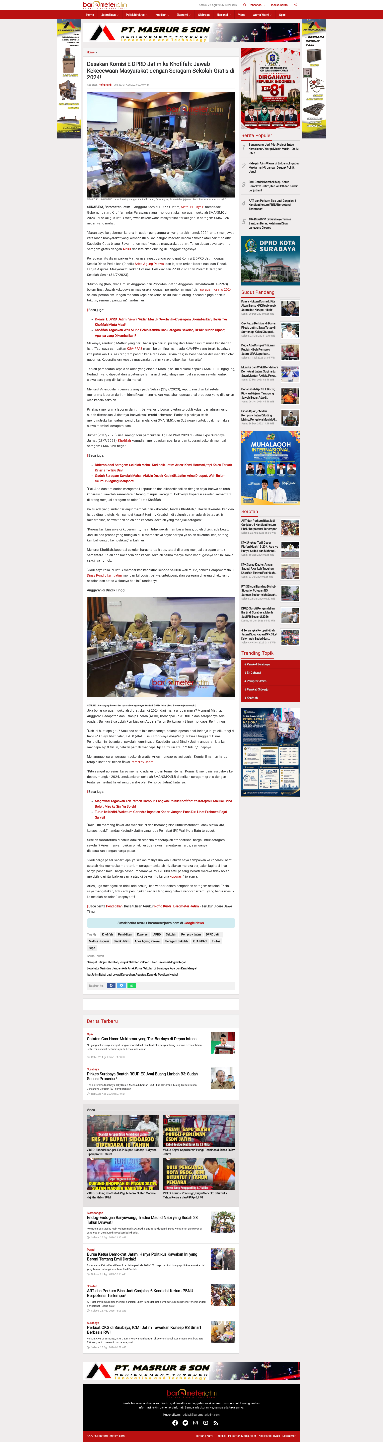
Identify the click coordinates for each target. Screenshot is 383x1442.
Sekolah (171, 934)
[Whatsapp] (131, 985)
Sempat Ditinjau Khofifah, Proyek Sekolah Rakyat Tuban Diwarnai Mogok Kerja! (136, 962)
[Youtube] (206, 1424)
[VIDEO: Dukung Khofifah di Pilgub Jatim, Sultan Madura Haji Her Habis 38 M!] (123, 1174)
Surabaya (93, 1069)
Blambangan (95, 1213)
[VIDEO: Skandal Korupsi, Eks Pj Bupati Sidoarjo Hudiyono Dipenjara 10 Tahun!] (123, 1131)
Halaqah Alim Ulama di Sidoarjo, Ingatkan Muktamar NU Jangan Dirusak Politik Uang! (274, 167)
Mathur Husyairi (192, 207)
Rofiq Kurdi (162, 906)
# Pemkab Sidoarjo (256, 689)
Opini (90, 1034)
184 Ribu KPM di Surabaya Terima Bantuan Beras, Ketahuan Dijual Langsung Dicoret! (270, 223)
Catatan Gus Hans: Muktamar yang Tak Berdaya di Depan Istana (141, 1038)
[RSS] (216, 1424)
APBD (127, 249)
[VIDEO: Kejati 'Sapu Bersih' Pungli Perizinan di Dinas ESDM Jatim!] (199, 1131)
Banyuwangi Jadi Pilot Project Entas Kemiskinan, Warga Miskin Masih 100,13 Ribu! (274, 149)
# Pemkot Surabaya (257, 664)
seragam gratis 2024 (216, 289)
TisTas (216, 941)
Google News (194, 923)
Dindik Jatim (121, 941)
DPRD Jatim (213, 934)
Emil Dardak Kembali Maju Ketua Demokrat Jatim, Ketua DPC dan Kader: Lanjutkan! (273, 186)
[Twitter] (121, 985)
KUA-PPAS (134, 349)
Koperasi (142, 934)
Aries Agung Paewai (150, 264)
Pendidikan (114, 906)
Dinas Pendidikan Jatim (104, 575)
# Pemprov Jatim (255, 681)
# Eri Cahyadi (252, 672)
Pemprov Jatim (142, 762)
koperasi (176, 876)
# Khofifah (251, 697)
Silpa (92, 948)
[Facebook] (111, 985)
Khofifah (124, 440)
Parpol (91, 1249)
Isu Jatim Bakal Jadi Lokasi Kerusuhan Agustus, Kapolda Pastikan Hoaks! (132, 974)
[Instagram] (195, 1424)
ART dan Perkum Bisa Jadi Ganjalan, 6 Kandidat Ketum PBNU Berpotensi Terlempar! (272, 205)
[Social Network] (295, 5)
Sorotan (92, 1286)
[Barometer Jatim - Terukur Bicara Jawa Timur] (105, 4)
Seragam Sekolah (176, 941)
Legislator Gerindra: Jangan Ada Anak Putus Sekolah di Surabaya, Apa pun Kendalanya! (141, 968)
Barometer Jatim (186, 906)
